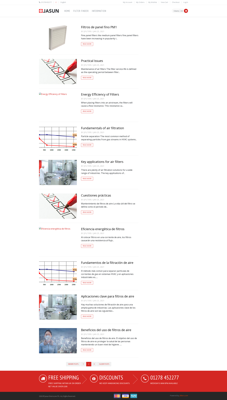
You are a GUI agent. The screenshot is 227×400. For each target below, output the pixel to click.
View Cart (164, 2)
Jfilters (88, 31)
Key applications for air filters (102, 161)
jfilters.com (184, 395)
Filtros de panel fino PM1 (99, 27)
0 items (176, 11)
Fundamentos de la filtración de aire (107, 262)
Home (67, 10)
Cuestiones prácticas (96, 195)
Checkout (175, 2)
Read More (87, 44)
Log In (185, 2)
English (63, 2)
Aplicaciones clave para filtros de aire (107, 296)
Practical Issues (92, 60)
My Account (127, 2)
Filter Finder (81, 10)
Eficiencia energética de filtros (102, 229)
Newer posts (73, 364)
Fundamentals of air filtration (102, 128)
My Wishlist (152, 2)
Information (99, 10)
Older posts (104, 364)
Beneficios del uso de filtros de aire (106, 330)
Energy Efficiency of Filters (100, 94)
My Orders (140, 2)
